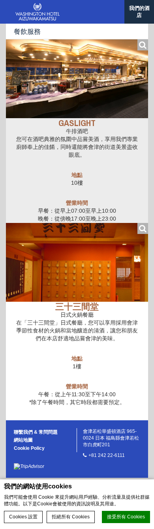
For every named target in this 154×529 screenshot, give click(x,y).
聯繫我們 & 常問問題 (36, 432)
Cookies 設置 (23, 517)
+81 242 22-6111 (106, 455)
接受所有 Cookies (126, 517)
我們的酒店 (139, 12)
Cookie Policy (29, 448)
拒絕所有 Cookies (71, 517)
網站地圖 (23, 440)
